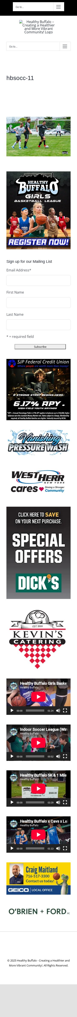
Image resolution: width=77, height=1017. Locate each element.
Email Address (18, 270)
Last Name (15, 314)
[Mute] (58, 710)
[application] (38, 697)
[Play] (12, 710)
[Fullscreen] (65, 710)
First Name (15, 292)
